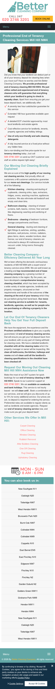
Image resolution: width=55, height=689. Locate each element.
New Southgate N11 (27, 488)
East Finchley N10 (27, 556)
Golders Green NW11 (27, 590)
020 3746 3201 (12, 156)
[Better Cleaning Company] (27, 11)
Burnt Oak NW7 (27, 522)
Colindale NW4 (27, 529)
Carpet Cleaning (27, 425)
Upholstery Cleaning (27, 457)
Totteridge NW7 (27, 502)
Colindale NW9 (27, 536)
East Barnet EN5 (27, 549)
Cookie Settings (16, 683)
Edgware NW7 (27, 563)
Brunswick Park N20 (27, 515)
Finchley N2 (27, 577)
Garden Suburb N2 (27, 583)
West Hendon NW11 (27, 509)
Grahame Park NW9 (27, 597)
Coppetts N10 (27, 543)
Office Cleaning (27, 430)
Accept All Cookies (37, 683)
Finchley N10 (27, 570)
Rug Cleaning (27, 452)
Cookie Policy (24, 677)
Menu (6, 26)
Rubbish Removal (27, 439)
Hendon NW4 (27, 611)
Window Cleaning (28, 434)
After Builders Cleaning (27, 443)
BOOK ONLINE (42, 18)
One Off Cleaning (28, 448)
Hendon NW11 (27, 604)
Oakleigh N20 (27, 495)
